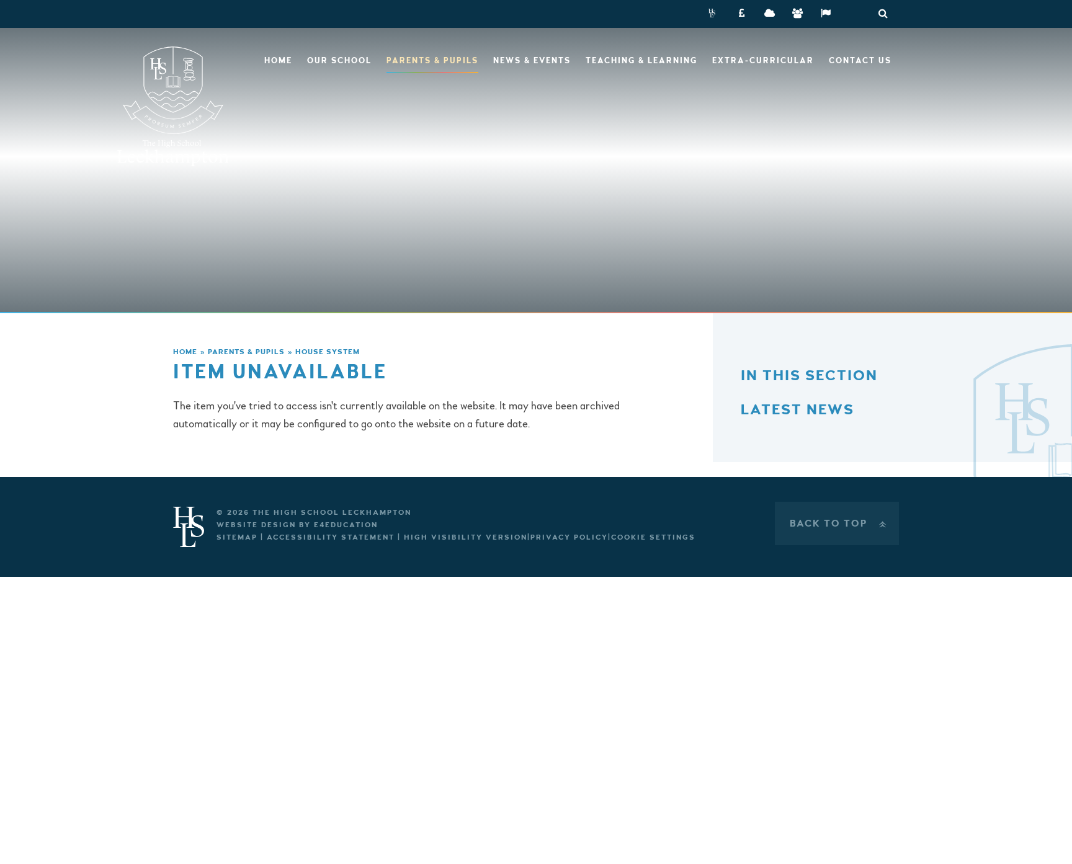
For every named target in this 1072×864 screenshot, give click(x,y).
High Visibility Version (465, 537)
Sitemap (237, 537)
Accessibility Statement (331, 537)
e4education (346, 525)
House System (327, 352)
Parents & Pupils (246, 352)
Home (185, 352)
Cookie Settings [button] (653, 537)
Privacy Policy (569, 537)
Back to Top (839, 523)
